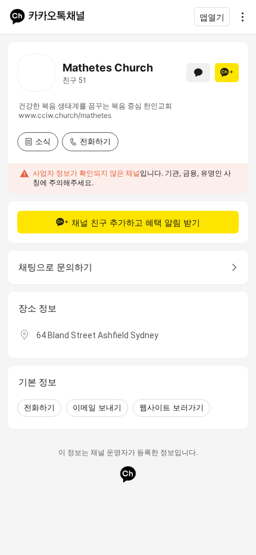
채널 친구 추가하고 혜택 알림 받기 (135, 222)
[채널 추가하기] (227, 72)
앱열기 (211, 17)
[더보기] (239, 17)
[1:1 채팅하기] (198, 72)
